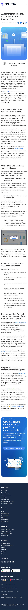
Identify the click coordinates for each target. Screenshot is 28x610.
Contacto (4, 554)
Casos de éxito (5, 499)
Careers (3, 549)
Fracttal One (6, 92)
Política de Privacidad (7, 591)
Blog (2, 511)
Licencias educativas (7, 503)
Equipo (3, 547)
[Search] (25, 10)
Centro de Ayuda (6, 531)
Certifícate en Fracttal (7, 529)
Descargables (5, 513)
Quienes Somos (5, 543)
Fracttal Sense (5, 493)
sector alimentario (20, 322)
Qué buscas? (5, 7)
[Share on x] (23, 23)
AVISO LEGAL (4, 594)
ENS (21, 597)
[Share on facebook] (21, 23)
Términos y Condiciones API (9, 588)
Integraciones (5, 497)
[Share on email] (26, 23)
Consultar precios (6, 495)
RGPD (17, 591)
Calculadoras (5, 521)
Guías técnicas (5, 515)
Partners (3, 552)
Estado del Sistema (6, 533)
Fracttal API (4, 535)
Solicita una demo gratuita (14, 448)
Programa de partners (7, 501)
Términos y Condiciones (8, 585)
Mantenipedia (5, 519)
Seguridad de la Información (9, 597)
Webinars (4, 517)
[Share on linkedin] (18, 23)
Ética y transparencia (7, 545)
